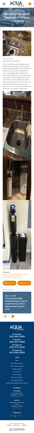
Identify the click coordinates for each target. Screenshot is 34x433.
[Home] (17, 3)
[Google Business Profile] (15, 416)
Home (17, 360)
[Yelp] (12, 416)
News (12, 276)
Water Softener (17, 278)
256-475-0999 (17, 342)
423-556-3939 (17, 352)
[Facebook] (19, 416)
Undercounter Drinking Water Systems (17, 383)
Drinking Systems (17, 369)
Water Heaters (17, 374)
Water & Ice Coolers (17, 377)
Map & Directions (17, 397)
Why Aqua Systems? (17, 363)
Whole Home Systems (17, 366)
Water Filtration (7, 278)
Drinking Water (23, 274)
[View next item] (13, 316)
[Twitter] (22, 416)
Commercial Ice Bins (17, 380)
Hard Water (6, 276)
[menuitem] (9, 425)
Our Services (17, 372)
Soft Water (18, 276)
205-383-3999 (17, 336)
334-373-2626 (17, 347)
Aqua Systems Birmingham (10, 274)
